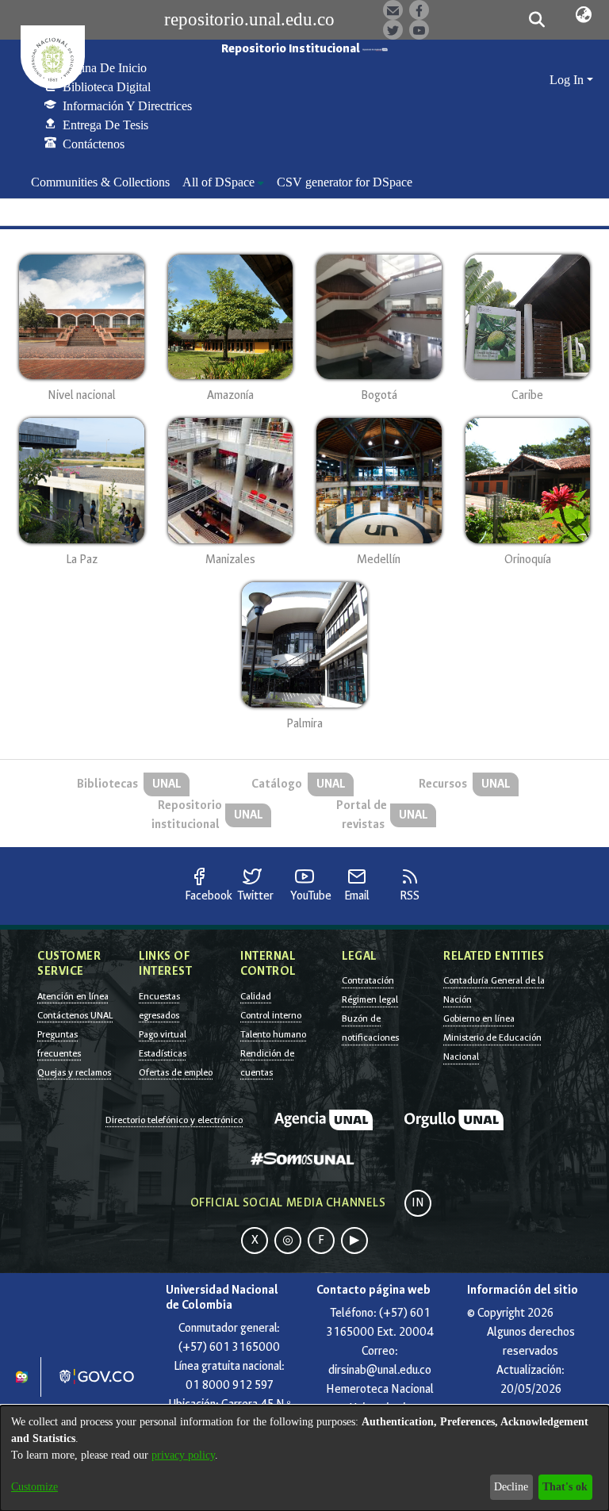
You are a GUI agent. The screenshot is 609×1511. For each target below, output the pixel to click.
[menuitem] (223, 182)
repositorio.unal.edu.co (249, 19)
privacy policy (183, 1455)
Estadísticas (162, 1053)
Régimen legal (370, 999)
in (418, 1202)
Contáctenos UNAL (75, 1015)
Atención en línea (73, 996)
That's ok (565, 1487)
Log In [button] (568, 79)
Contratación (368, 980)
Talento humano (273, 1034)
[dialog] (304, 1458)
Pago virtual (162, 1034)
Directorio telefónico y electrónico (174, 1120)
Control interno (270, 1015)
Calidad (255, 996)
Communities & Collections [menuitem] (100, 182)
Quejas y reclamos (74, 1072)
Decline (511, 1487)
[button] (536, 19)
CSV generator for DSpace (344, 182)
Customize (34, 1487)
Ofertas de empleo (176, 1072)
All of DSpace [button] (218, 182)
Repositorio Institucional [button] (291, 48)
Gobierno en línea (479, 1018)
